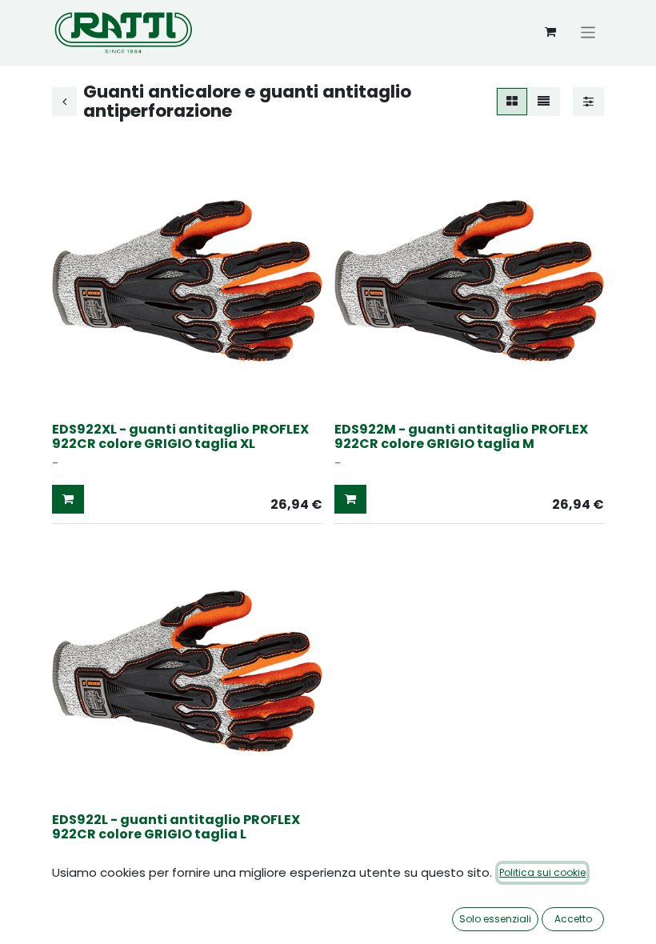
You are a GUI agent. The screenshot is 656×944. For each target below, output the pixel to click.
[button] (68, 499)
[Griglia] (512, 102)
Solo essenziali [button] (495, 919)
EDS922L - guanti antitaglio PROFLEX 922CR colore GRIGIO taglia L (176, 826)
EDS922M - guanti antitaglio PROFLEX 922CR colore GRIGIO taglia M (461, 436)
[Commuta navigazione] (588, 31)
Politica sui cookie (542, 872)
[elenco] (543, 102)
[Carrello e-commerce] (550, 32)
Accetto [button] (573, 919)
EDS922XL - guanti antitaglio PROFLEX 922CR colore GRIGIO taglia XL (180, 436)
